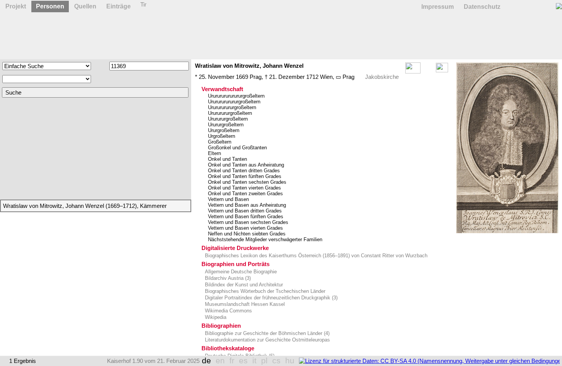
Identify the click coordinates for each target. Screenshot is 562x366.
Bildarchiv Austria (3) (227, 278)
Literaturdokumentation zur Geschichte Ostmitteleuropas (266, 340)
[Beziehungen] (442, 70)
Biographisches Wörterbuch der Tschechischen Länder (264, 291)
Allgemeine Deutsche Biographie (240, 271)
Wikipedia (214, 317)
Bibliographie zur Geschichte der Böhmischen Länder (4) (266, 333)
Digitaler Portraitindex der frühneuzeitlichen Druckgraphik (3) (270, 298)
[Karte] (428, 70)
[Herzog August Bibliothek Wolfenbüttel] (507, 147)
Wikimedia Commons (227, 311)
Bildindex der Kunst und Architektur (243, 285)
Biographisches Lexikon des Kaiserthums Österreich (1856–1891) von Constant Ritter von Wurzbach (315, 255)
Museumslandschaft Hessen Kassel (244, 304)
